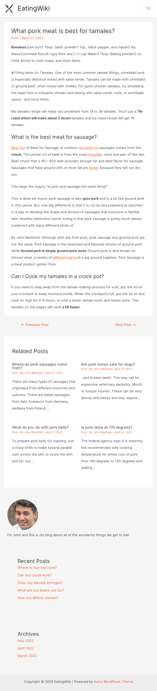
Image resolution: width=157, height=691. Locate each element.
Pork (14, 38)
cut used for (88, 148)
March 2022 (27, 656)
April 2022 (26, 648)
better (94, 168)
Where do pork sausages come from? (39, 366)
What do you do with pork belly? (40, 427)
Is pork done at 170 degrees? (106, 427)
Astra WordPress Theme (113, 682)
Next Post (125, 325)
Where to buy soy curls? (37, 568)
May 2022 (26, 641)
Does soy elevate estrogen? (40, 583)
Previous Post (34, 325)
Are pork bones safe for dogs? (108, 364)
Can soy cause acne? (35, 575)
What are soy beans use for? (41, 590)
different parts (65, 257)
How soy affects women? (38, 598)
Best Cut (18, 148)
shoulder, (95, 154)
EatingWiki (34, 8)
